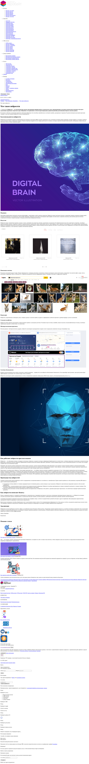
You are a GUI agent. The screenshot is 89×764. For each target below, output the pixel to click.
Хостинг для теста (10, 16)
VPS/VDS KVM (9, 32)
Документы (3, 597)
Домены (5, 74)
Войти (2, 673)
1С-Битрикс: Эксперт (10, 67)
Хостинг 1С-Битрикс (10, 45)
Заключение (34, 580)
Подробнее (54, 744)
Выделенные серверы (10, 55)
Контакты (8, 79)
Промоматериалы (10, 90)
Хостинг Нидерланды (10, 15)
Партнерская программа (11, 83)
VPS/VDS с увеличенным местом (13, 38)
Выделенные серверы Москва (12, 59)
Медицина (16, 579)
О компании (8, 81)
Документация (9, 82)
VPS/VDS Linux (9, 23)
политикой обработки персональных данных (37, 688)
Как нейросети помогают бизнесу (23, 580)
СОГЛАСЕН (3, 653)
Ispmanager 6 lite (9, 73)
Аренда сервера (30, 593)
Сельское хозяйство (42, 579)
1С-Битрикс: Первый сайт (11, 68)
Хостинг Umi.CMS (10, 50)
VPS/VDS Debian (9, 25)
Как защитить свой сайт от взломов (8, 575)
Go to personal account (5, 647)
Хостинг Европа (9, 14)
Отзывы (7, 87)
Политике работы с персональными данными (30, 650)
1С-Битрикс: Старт (10, 71)
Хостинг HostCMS (10, 51)
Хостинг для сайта (10, 10)
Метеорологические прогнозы (53, 579)
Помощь (8, 597)
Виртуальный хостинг (5, 593)
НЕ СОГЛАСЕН (10, 653)
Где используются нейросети (7, 579)
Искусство (21, 579)
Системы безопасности (66, 579)
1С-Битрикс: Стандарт (11, 70)
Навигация (35, 579)
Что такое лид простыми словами (8, 537)
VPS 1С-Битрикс (9, 33)
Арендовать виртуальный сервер (8, 662)
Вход (8, 94)
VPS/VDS (8, 21)
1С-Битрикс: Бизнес (10, 66)
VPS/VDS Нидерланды (11, 31)
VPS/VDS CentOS (10, 26)
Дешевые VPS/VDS (10, 22)
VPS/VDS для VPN (10, 36)
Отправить (3, 760)
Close (12, 647)
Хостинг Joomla (9, 46)
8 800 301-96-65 (4, 95)
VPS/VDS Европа (10, 30)
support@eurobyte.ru (5, 99)
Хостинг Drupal (9, 47)
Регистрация (3, 94)
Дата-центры (8, 91)
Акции (7, 89)
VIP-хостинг (8, 63)
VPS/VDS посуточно (10, 37)
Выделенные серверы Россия (12, 58)
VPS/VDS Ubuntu (9, 24)
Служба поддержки (10, 78)
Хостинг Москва (9, 13)
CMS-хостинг (9, 43)
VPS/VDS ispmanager (10, 35)
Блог (7, 84)
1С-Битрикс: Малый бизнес (12, 69)
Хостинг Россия (9, 11)
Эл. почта (3, 757)
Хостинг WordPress (10, 44)
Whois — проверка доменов (12, 88)
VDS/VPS (25, 593)
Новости (8, 85)
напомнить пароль (21, 677)
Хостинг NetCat (9, 48)
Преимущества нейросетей (10, 580)
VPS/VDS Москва (10, 29)
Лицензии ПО (9, 64)
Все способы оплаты (5, 619)
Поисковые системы (28, 579)
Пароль (17, 670)
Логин (2, 670)
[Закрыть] (2, 634)
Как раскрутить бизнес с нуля (7, 556)
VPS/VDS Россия (9, 28)
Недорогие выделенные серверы (13, 56)
